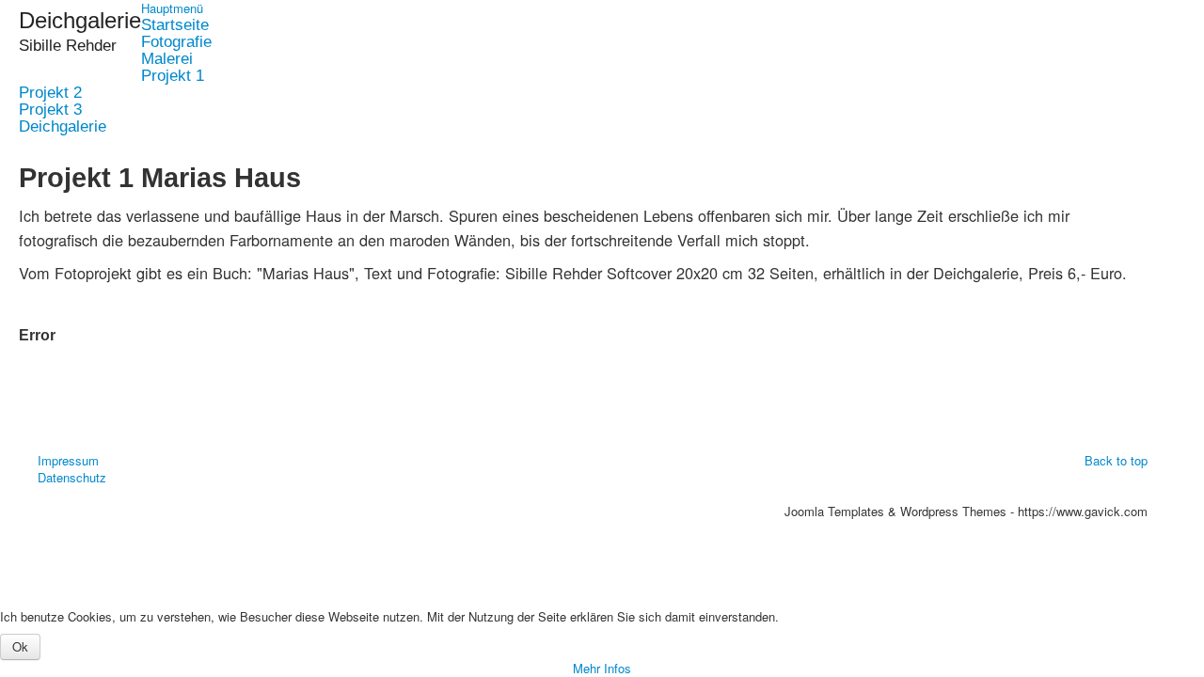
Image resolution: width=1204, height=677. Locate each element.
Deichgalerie (62, 126)
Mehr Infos (602, 668)
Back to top (1116, 460)
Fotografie (176, 42)
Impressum (68, 460)
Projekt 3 (50, 110)
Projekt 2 (50, 93)
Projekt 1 (172, 76)
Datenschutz (72, 477)
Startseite (175, 25)
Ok (20, 646)
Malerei (167, 59)
